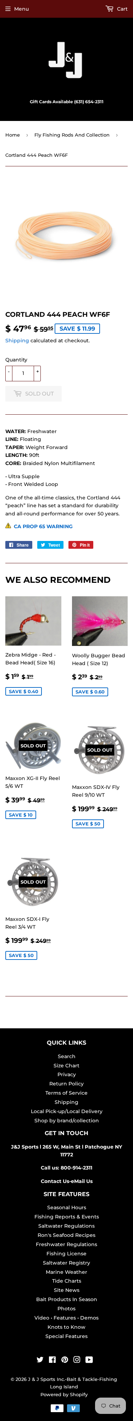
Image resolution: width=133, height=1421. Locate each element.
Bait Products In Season (66, 1299)
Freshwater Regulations (66, 1244)
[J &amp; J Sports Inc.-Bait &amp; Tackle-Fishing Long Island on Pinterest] (64, 1361)
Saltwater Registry (66, 1263)
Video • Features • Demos (66, 1318)
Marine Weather (66, 1272)
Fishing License (66, 1253)
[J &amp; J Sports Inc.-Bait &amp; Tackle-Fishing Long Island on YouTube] (89, 1361)
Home (12, 135)
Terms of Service (66, 1093)
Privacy (66, 1074)
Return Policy (66, 1083)
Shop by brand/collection (66, 1120)
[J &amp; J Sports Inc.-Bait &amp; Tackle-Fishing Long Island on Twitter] (40, 1361)
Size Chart (66, 1065)
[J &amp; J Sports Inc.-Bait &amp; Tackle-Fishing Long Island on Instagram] (77, 1361)
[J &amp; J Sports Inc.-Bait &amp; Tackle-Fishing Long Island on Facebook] (52, 1361)
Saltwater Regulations (66, 1226)
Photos (66, 1308)
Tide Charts (66, 1281)
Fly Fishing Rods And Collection (72, 135)
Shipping (17, 340)
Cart (122, 9)
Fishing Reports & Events (66, 1216)
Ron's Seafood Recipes (66, 1235)
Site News (66, 1290)
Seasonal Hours (66, 1207)
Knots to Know (66, 1327)
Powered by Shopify (64, 1394)
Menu (21, 9)
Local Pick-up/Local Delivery (66, 1111)
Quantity (16, 359)
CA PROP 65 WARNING (42, 526)
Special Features (66, 1336)
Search (67, 1056)
